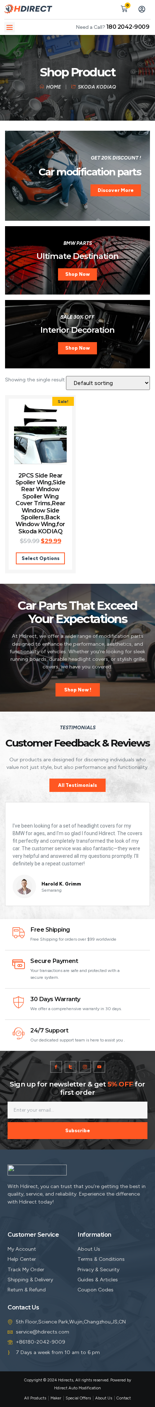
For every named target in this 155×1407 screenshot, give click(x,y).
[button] (9, 27)
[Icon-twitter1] (70, 1067)
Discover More (116, 190)
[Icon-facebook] (56, 1067)
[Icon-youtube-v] (99, 1067)
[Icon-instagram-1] (85, 1067)
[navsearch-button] (106, 8)
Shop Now (77, 274)
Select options (40, 558)
